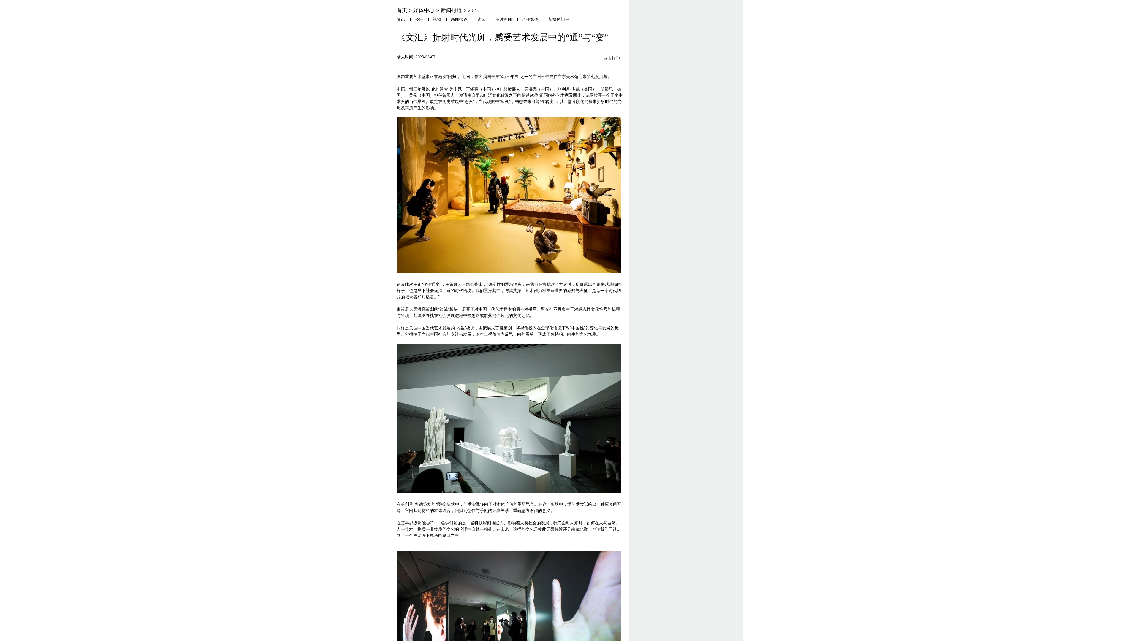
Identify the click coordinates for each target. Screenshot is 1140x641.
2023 (473, 10)
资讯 (401, 19)
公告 (419, 19)
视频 (437, 19)
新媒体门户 (558, 19)
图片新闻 (503, 19)
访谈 (481, 19)
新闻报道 (451, 10)
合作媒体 (530, 19)
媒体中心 (424, 10)
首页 (402, 10)
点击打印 (611, 58)
